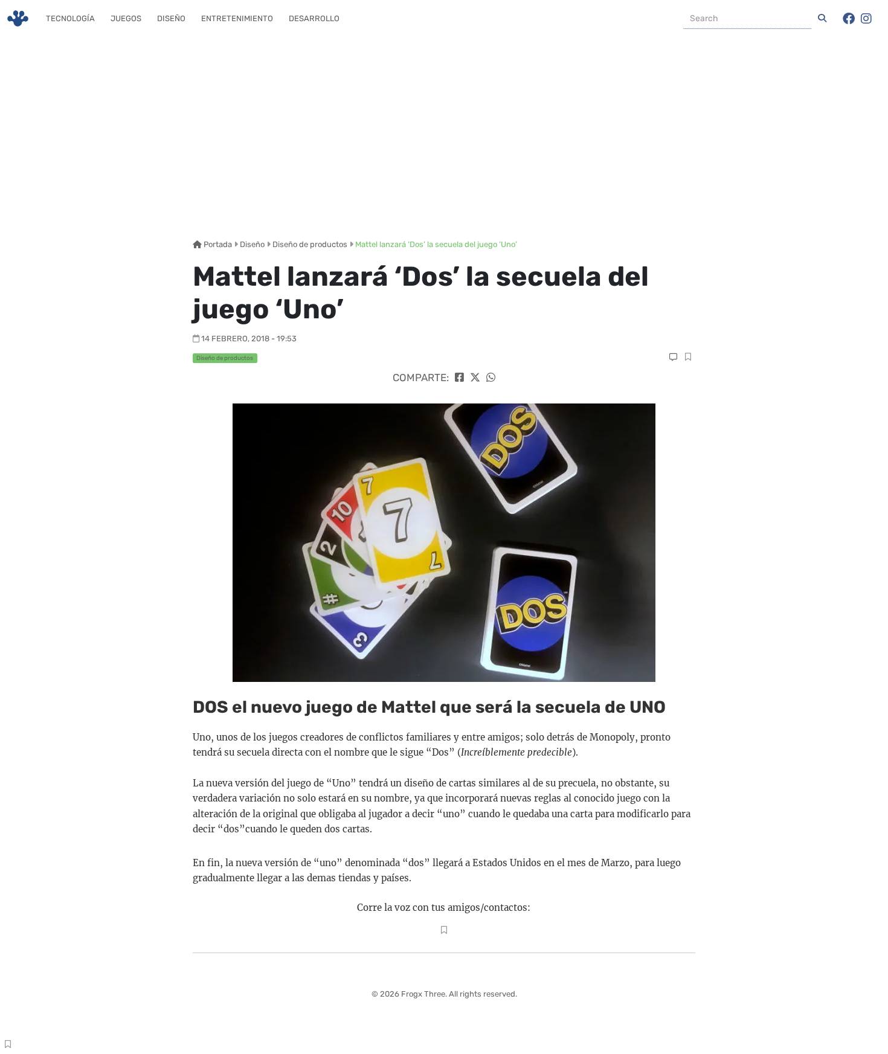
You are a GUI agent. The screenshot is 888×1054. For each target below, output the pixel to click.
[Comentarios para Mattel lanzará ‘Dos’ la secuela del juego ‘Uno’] (673, 357)
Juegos (126, 18)
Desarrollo (314, 18)
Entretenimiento (237, 18)
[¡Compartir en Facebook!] (459, 377)
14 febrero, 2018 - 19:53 (249, 338)
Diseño (171, 18)
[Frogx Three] (17, 18)
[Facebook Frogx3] (849, 19)
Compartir (687, 358)
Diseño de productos (309, 244)
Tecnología (70, 18)
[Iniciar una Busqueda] (822, 18)
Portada (217, 244)
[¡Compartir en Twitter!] (475, 377)
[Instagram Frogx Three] (866, 19)
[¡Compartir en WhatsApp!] (490, 377)
